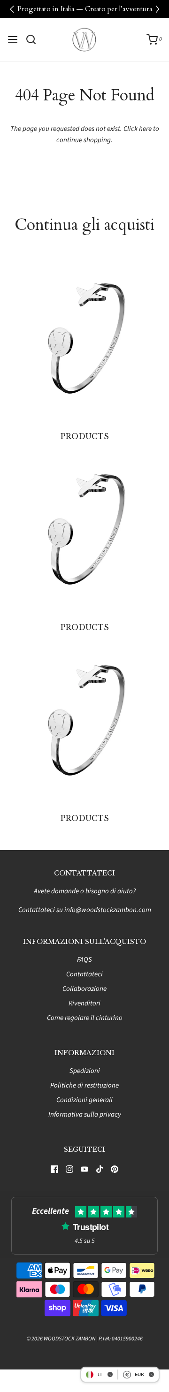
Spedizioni (84, 1071)
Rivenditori (84, 1003)
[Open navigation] (12, 39)
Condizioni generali (84, 1100)
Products (85, 436)
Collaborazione (84, 989)
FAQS (84, 960)
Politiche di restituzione (84, 1085)
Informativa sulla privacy (84, 1114)
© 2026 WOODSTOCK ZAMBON (61, 1339)
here (145, 129)
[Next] (157, 9)
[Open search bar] (34, 39)
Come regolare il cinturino (85, 1018)
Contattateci (84, 974)
